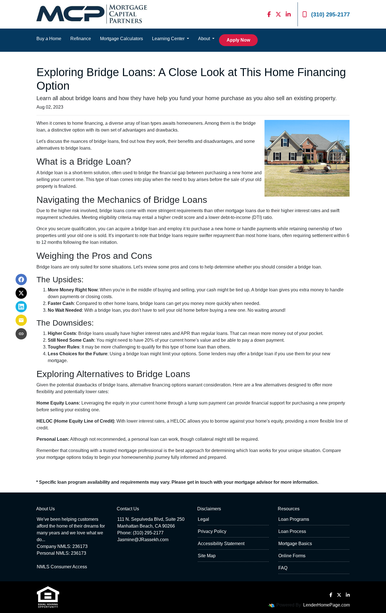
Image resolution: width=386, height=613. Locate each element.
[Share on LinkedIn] (21, 306)
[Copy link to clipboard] (21, 333)
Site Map (207, 555)
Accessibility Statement (221, 543)
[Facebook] (269, 14)
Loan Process (292, 531)
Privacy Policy (212, 531)
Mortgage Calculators (121, 38)
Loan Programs (293, 519)
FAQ (282, 567)
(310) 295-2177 (330, 14)
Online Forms (291, 555)
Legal (203, 519)
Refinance (80, 38)
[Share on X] (21, 293)
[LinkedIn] (288, 14)
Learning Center (169, 38)
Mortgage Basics (295, 543)
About (204, 38)
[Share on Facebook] (21, 279)
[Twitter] (278, 14)
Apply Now (238, 40)
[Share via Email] (21, 320)
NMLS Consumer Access (62, 566)
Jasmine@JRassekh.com (142, 539)
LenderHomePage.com (326, 605)
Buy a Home (48, 38)
